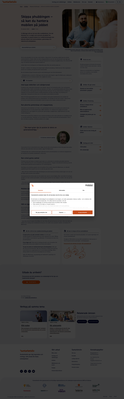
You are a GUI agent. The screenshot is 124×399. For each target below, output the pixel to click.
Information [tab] (62, 190)
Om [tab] (83, 190)
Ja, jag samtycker (82, 212)
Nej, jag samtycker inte (41, 212)
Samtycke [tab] (40, 190)
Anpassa (61, 212)
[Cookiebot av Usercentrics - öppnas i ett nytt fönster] (86, 185)
